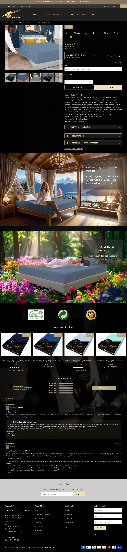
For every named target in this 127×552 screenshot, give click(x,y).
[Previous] (6, 47)
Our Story (20, 6)
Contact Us (38, 522)
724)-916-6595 (16, 518)
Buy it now (108, 87)
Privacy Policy (39, 518)
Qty (65, 78)
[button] (44, 14)
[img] (10, 404)
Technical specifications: (81, 127)
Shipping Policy (40, 530)
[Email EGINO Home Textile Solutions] (3, 6)
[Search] (122, 15)
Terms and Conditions (42, 515)
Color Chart (68, 518)
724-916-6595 (11, 6)
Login (116, 6)
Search (37, 511)
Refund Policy (39, 526)
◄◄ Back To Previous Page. (74, 121)
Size (65, 65)
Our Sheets (68, 515)
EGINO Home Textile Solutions (21, 547)
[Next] (61, 47)
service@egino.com (17, 515)
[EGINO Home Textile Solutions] (11, 14)
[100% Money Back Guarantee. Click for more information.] (91, 314)
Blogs (28, 6)
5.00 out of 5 (28, 387)
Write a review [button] (104, 388)
